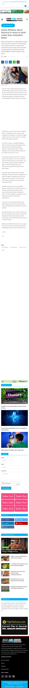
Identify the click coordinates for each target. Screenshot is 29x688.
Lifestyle (3, 666)
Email (2, 464)
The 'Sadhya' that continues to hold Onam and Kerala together (19, 564)
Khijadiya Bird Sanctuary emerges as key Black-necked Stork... (19, 587)
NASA (3, 250)
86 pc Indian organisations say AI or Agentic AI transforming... (14, 429)
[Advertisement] (14, 116)
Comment (3, 471)
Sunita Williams (5, 247)
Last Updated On (14, 2)
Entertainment (5, 669)
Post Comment (6, 488)
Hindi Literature (5, 660)
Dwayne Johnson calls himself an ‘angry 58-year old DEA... (19, 557)
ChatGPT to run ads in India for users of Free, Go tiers (13, 407)
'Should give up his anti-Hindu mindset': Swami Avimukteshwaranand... (18, 573)
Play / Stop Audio (7, 25)
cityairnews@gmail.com (7, 607)
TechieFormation (18, 683)
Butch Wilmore (14, 247)
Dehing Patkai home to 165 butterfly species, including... (18, 579)
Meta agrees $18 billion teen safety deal (12, 450)
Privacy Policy (19, 686)
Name (2, 457)
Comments (5, 454)
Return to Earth (23, 247)
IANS (5, 56)
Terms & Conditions (10, 686)
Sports (2, 663)
